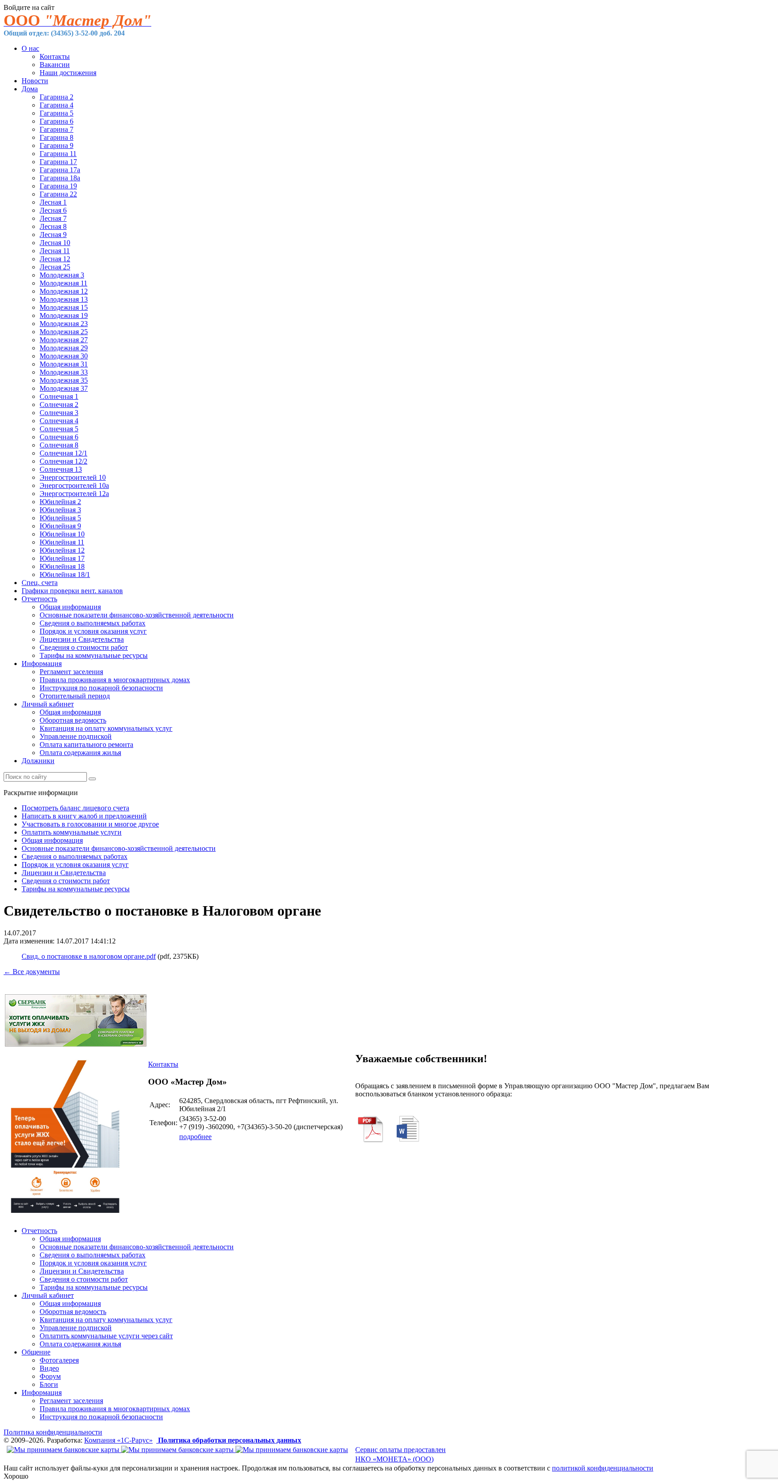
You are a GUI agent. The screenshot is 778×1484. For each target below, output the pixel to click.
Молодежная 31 (64, 364)
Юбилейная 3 (60, 510)
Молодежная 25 (64, 331)
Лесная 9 (53, 234)
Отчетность (39, 599)
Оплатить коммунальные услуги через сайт (106, 1336)
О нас (30, 48)
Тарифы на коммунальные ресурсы (94, 655)
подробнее (195, 1136)
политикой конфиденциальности (602, 1468)
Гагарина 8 (56, 137)
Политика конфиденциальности (53, 1432)
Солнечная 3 (59, 412)
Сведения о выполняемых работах (92, 623)
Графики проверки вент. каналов (72, 590)
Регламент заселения (71, 671)
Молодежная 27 (64, 340)
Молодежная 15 (64, 307)
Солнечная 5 (59, 429)
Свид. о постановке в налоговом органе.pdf (89, 956)
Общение (36, 1352)
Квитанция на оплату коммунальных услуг (106, 728)
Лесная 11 (55, 251)
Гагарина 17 (58, 161)
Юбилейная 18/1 (65, 574)
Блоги (49, 1384)
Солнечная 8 (59, 445)
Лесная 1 (53, 202)
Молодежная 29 (64, 348)
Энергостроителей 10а (74, 485)
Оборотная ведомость (73, 720)
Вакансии (55, 64)
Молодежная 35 (64, 380)
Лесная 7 (53, 218)
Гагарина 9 (56, 145)
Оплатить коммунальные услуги (72, 832)
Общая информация (70, 607)
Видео (49, 1368)
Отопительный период (75, 696)
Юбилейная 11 (62, 542)
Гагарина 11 (58, 153)
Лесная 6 (53, 210)
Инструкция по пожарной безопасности (101, 688)
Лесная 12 (55, 259)
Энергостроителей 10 (73, 477)
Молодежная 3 (62, 275)
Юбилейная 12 (62, 550)
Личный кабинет (48, 704)
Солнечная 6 (59, 437)
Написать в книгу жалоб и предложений (84, 816)
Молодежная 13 (64, 299)
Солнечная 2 (59, 404)
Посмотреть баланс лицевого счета (75, 808)
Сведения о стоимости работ (84, 647)
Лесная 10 (55, 242)
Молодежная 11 (63, 283)
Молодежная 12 (64, 291)
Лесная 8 (53, 226)
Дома (30, 89)
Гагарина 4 (56, 105)
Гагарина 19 (58, 186)
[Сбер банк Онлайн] (75, 1044)
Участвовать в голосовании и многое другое (90, 824)
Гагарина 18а (60, 178)
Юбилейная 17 (62, 558)
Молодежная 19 (64, 315)
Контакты (55, 56)
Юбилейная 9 (60, 526)
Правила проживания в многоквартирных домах (115, 680)
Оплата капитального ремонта (86, 744)
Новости (35, 81)
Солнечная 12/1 (63, 453)
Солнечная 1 (59, 396)
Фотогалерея (59, 1360)
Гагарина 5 (56, 113)
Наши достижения (68, 72)
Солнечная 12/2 (63, 461)
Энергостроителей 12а (74, 493)
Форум (50, 1376)
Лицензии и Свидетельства (82, 639)
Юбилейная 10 (62, 534)
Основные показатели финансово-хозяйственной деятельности (137, 615)
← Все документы (32, 971)
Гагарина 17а (60, 170)
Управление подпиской (76, 736)
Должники (38, 760)
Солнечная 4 (59, 421)
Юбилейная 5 (60, 518)
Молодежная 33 (64, 372)
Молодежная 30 (64, 356)
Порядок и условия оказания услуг (93, 631)
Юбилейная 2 (60, 501)
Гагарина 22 (58, 194)
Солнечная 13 (61, 469)
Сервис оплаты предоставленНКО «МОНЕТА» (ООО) (400, 1454)
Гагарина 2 (56, 97)
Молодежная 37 (64, 388)
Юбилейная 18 (62, 566)
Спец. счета (40, 582)
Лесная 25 (55, 267)
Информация (42, 663)
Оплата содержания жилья (80, 752)
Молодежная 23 (64, 323)
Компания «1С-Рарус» (118, 1440)
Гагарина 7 (56, 129)
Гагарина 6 (56, 121)
